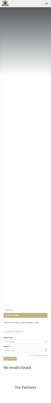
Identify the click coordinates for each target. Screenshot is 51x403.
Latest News (11, 315)
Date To (7, 346)
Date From (8, 337)
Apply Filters (10, 359)
